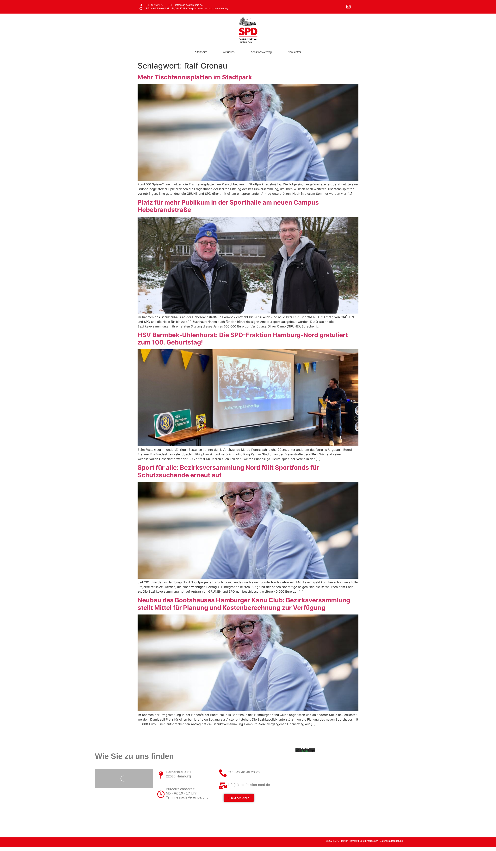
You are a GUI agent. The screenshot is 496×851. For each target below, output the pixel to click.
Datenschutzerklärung (391, 841)
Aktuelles (229, 52)
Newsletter (294, 52)
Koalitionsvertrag (261, 52)
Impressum (372, 841)
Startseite (201, 52)
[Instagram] (348, 7)
